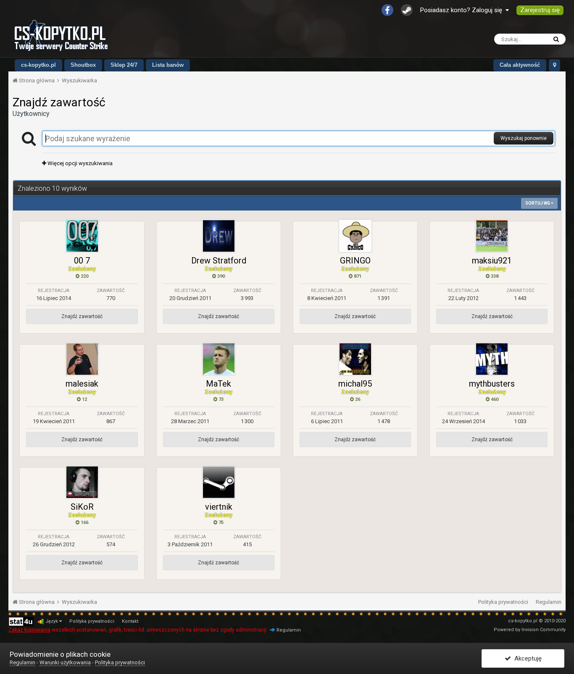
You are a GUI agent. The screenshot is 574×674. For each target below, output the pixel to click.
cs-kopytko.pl (38, 65)
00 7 (82, 260)
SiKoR (82, 507)
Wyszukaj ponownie (523, 138)
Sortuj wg (538, 203)
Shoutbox (83, 65)
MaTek (218, 384)
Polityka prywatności (503, 602)
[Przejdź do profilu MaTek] (218, 359)
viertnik (218, 507)
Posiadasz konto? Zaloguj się (463, 10)
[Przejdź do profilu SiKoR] (82, 482)
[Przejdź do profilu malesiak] (82, 359)
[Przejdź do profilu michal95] (355, 359)
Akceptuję (526, 658)
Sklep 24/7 (124, 65)
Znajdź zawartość (82, 316)
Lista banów (168, 65)
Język (52, 621)
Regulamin (548, 602)
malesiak (82, 384)
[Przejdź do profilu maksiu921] (491, 236)
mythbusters (492, 384)
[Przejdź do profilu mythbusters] (491, 359)
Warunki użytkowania (65, 662)
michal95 (355, 384)
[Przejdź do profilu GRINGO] (355, 236)
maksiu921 (492, 260)
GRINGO (355, 260)
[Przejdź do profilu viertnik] (218, 482)
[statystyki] (21, 621)
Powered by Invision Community (530, 629)
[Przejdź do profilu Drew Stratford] (218, 236)
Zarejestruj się (540, 10)
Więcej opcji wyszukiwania (79, 163)
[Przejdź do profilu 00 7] (82, 236)
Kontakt (130, 621)
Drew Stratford (218, 260)
